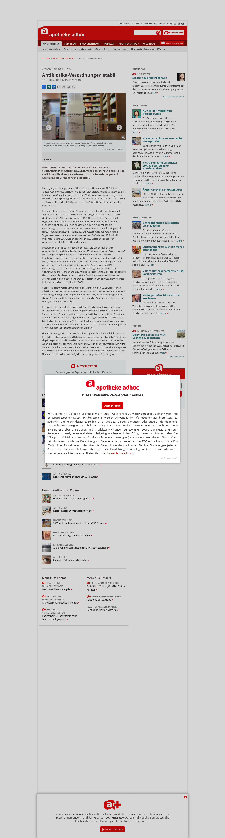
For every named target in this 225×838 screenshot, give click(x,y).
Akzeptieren (112, 405)
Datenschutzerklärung (120, 453)
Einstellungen (169, 457)
